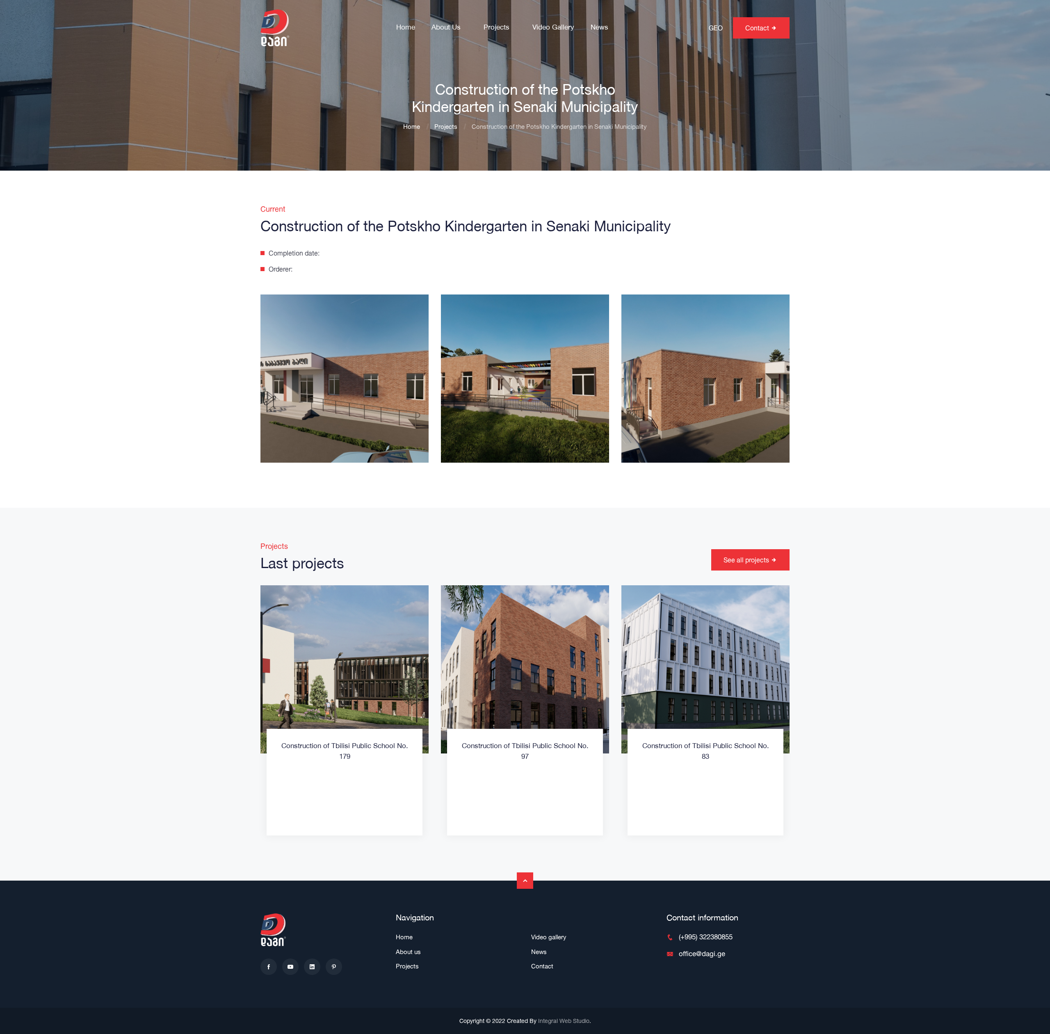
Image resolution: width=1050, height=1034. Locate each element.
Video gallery (553, 27)
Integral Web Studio (563, 1020)
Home (405, 27)
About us (446, 27)
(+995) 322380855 (706, 936)
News (599, 27)
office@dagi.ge (702, 953)
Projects (496, 27)
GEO (716, 28)
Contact (542, 966)
